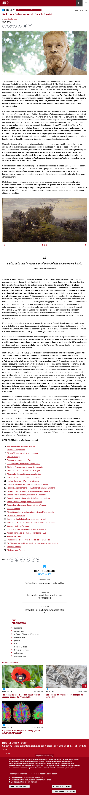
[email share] (30, 26)
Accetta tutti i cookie (61, 786)
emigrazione (19, 631)
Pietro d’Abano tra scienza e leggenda (23, 453)
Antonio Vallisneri (14, 536)
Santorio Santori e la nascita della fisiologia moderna (28, 498)
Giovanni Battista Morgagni (18, 526)
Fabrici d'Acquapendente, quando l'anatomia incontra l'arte (31, 488)
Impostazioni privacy (44, 756)
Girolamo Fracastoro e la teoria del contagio (25, 467)
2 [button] (45, 246)
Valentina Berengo (10, 19)
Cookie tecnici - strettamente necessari (27, 778)
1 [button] (43, 246)
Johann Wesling (13, 509)
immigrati (18, 628)
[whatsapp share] (9, 26)
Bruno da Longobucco (16, 450)
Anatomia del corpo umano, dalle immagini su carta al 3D (64, 695)
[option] (44, 220)
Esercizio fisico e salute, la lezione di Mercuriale (26, 495)
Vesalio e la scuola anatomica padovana (23, 477)
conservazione (20, 656)
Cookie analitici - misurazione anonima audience (31, 780)
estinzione (18, 653)
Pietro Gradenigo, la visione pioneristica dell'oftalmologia (30, 512)
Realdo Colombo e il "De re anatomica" (23, 481)
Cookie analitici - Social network (24, 782)
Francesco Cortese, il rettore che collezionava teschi (28, 540)
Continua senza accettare (64, 791)
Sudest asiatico (20, 647)
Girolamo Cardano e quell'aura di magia (23, 471)
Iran (15, 644)
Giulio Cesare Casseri (16, 550)
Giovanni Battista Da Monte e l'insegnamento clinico (28, 491)
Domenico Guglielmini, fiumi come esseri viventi (26, 519)
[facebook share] (20, 26)
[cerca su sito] (79, 3)
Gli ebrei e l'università (16, 516)
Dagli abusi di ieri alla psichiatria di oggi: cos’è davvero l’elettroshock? (21, 731)
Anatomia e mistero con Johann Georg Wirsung (26, 505)
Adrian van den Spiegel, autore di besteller (24, 502)
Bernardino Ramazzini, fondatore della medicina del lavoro (31, 522)
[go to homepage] (5, 3)
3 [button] (47, 246)
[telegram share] (15, 26)
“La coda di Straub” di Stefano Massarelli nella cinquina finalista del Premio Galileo (21, 695)
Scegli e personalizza (19, 786)
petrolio (17, 640)
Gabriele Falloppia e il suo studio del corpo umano (27, 484)
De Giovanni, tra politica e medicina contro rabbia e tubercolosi (32, 543)
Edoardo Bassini (14, 547)
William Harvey (13, 457)
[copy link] (4, 26)
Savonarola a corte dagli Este (19, 460)
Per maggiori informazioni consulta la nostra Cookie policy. (33, 774)
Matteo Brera (19, 637)
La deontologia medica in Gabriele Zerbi (23, 464)
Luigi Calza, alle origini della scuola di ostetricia (26, 529)
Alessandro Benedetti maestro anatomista (24, 474)
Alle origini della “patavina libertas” (21, 446)
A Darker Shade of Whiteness (26, 634)
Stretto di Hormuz (21, 650)
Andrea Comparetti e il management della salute (27, 533)
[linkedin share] (25, 26)
